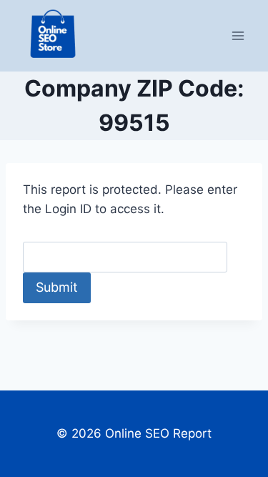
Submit (57, 287)
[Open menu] (237, 35)
